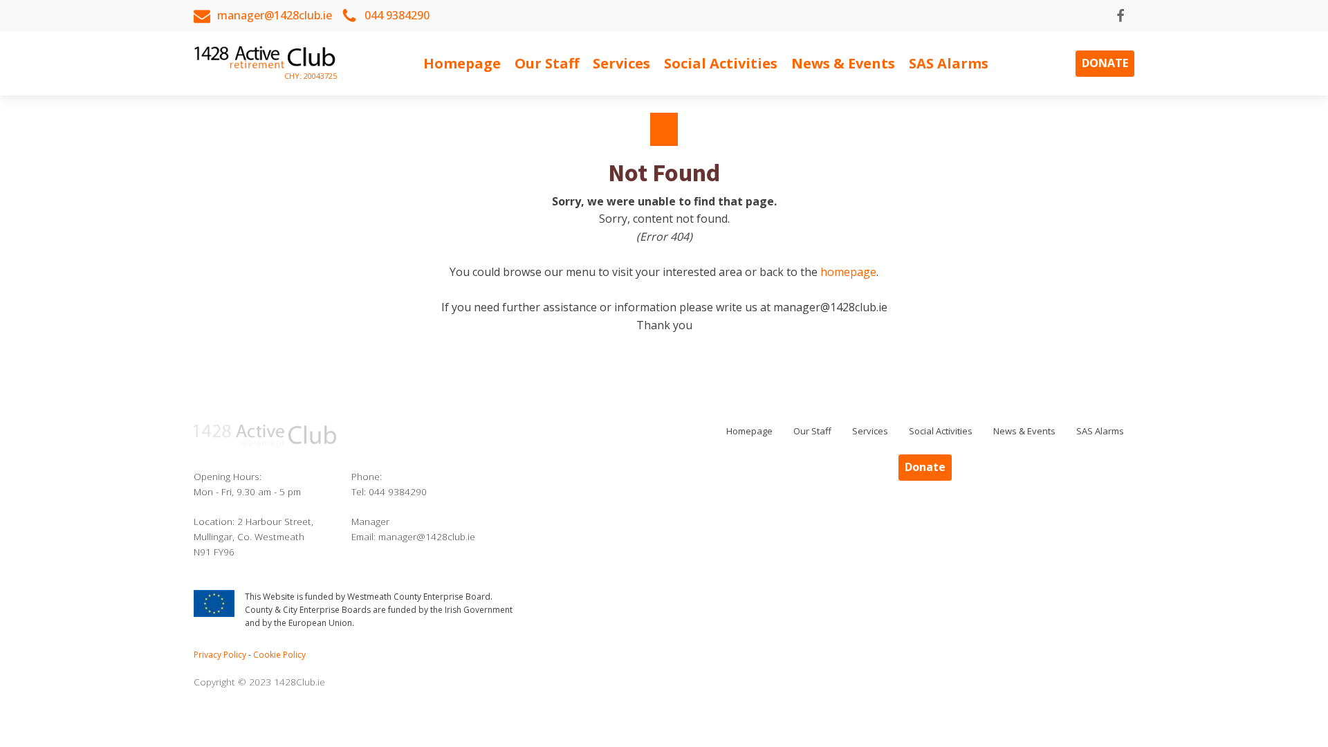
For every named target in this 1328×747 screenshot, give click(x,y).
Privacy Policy (220, 655)
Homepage (462, 63)
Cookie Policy (279, 655)
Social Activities (720, 63)
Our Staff (547, 63)
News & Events (843, 63)
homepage (848, 271)
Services (621, 63)
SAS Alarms (948, 63)
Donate (1105, 63)
